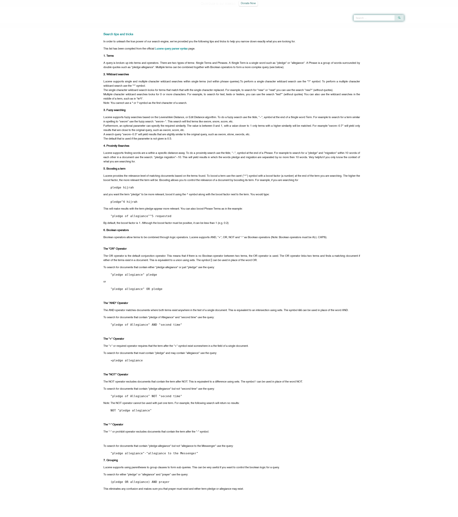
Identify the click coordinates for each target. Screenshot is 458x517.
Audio (449, 9)
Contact (240, 513)
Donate (251, 513)
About (192, 513)
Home (83, 25)
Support (212, 513)
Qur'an (413, 9)
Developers (226, 513)
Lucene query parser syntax (171, 49)
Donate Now (248, 3)
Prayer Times (436, 9)
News (201, 513)
